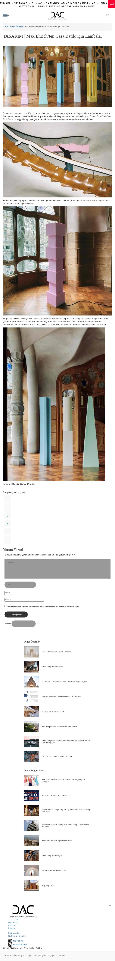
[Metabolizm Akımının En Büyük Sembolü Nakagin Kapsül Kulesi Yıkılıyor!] (31, 825)
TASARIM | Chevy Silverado (52, 667)
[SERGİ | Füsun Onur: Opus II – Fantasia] (31, 651)
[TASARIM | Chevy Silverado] (31, 666)
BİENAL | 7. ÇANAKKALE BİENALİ (56, 796)
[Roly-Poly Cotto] (31, 885)
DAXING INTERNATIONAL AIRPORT (57, 757)
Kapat (111, 4)
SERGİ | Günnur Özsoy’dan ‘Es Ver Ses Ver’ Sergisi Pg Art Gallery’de (63, 781)
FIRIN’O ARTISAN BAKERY (53, 712)
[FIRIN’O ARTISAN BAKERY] (31, 711)
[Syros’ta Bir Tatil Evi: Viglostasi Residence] (31, 840)
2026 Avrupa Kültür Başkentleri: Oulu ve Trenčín (59, 727)
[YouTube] (17, 919)
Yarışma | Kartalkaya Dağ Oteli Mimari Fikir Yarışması (61, 697)
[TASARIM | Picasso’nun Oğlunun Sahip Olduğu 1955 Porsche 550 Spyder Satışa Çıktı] (31, 741)
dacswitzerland (19, 944)
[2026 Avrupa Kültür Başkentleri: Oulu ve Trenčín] (31, 726)
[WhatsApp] (7, 515)
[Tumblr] (7, 531)
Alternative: (8, 624)
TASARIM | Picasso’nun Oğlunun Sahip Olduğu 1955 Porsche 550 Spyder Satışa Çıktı (66, 742)
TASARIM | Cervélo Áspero (52, 855)
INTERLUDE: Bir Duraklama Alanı (54, 870)
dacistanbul (17, 940)
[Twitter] (7, 507)
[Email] (7, 540)
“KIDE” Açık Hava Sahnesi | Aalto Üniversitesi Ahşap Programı (64, 682)
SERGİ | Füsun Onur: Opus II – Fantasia (56, 652)
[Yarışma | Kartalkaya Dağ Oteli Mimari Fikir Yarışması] (31, 696)
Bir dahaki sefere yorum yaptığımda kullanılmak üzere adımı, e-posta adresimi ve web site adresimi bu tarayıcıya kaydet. (43, 607)
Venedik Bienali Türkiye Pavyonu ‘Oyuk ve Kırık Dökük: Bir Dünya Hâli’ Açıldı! (66, 810)
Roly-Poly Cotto (47, 885)
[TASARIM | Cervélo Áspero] (31, 855)
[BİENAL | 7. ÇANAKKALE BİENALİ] (31, 795)
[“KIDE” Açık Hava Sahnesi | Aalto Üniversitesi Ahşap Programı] (31, 681)
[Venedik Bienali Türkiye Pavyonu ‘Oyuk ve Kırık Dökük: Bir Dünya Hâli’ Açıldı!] (31, 810)
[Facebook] (7, 498)
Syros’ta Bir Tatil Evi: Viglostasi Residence (57, 841)
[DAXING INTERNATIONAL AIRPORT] (31, 756)
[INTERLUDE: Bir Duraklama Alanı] (31, 870)
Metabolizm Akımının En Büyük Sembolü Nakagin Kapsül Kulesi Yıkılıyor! (65, 825)
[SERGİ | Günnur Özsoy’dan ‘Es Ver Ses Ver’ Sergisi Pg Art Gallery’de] (31, 780)
